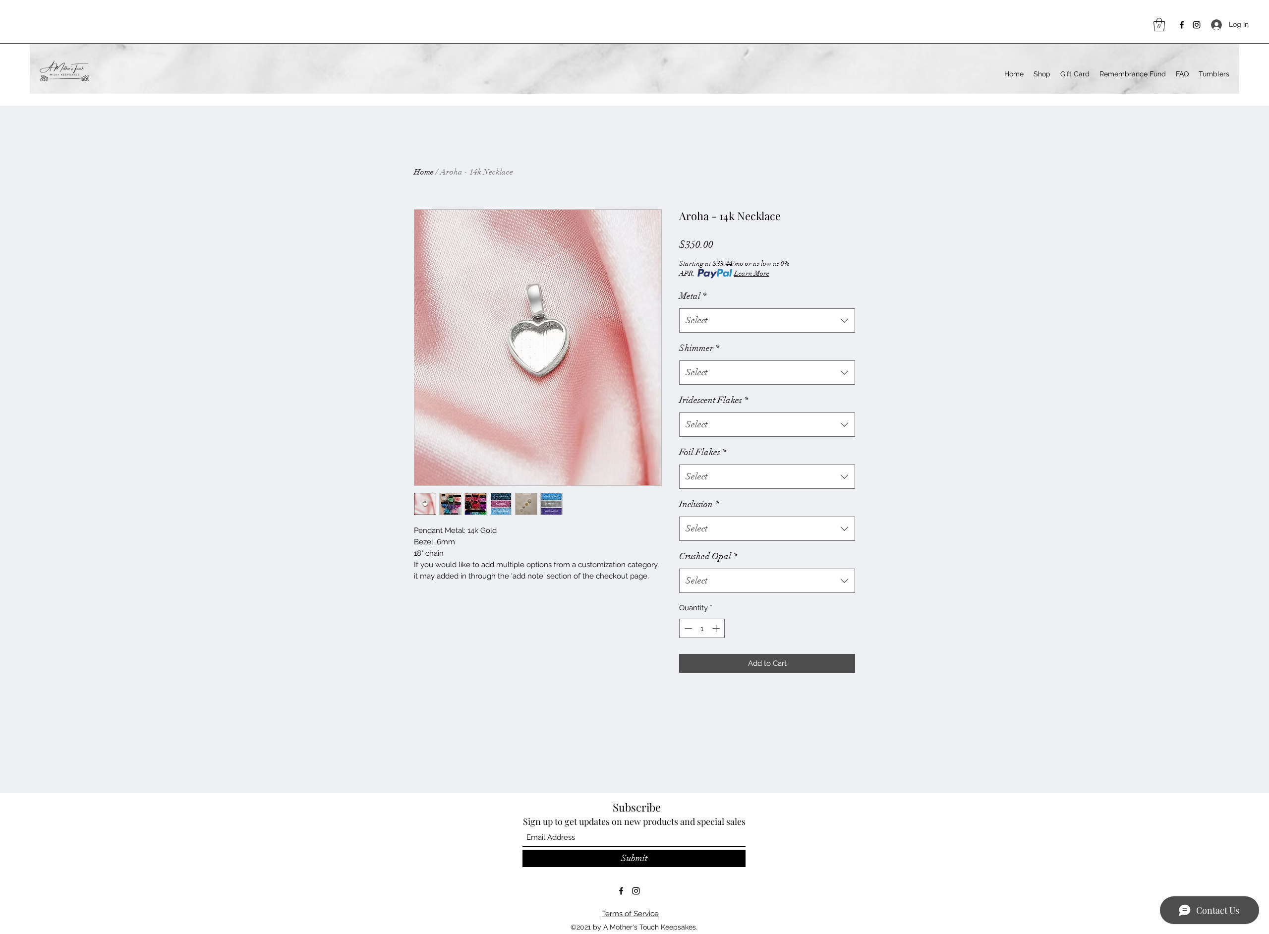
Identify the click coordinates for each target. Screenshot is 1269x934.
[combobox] (767, 320)
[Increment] (717, 628)
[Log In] (1215, 24)
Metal (692, 296)
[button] (1159, 24)
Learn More (751, 273)
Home (424, 172)
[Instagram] (1197, 25)
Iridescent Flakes (713, 400)
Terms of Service (630, 913)
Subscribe (637, 807)
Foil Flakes (702, 452)
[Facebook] (1182, 25)
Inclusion (699, 504)
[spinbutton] (702, 628)
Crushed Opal (708, 556)
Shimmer (699, 348)
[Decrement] (687, 628)
